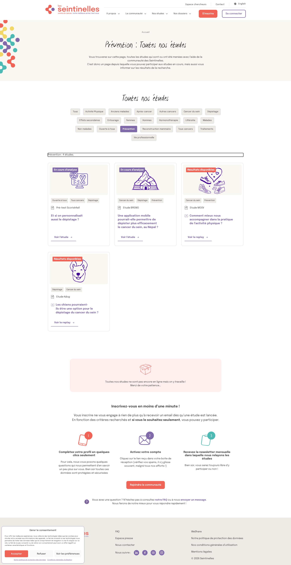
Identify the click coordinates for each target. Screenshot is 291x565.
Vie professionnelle (144, 138)
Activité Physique (94, 112)
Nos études (158, 14)
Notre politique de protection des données (30, 560)
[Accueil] (72, 10)
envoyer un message (193, 500)
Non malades (85, 129)
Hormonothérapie (168, 120)
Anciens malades (120, 112)
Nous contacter (125, 545)
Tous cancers (185, 129)
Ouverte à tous (107, 129)
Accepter (16, 554)
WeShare (196, 531)
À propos (111, 14)
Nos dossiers (180, 14)
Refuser (41, 554)
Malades (207, 120)
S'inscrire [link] (208, 13)
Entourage (113, 120)
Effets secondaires (89, 120)
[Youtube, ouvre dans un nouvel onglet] (153, 552)
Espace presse (124, 538)
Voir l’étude (65, 238)
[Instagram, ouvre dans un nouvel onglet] (161, 552)
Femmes (130, 120)
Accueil (145, 32)
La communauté (134, 14)
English (242, 4)
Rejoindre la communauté (145, 485)
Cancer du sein (192, 112)
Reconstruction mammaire (157, 129)
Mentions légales (201, 551)
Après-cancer (144, 112)
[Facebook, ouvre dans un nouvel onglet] (145, 552)
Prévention (129, 129)
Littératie (190, 120)
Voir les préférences (67, 554)
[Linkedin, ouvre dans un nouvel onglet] (136, 552)
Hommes (147, 120)
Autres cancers (167, 112)
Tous (75, 112)
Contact (220, 4)
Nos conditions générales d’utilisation (214, 545)
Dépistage (212, 112)
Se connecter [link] (234, 13)
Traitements (206, 129)
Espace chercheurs (195, 4)
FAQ (117, 531)
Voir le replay (200, 238)
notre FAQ (161, 500)
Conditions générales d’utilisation (59, 560)
